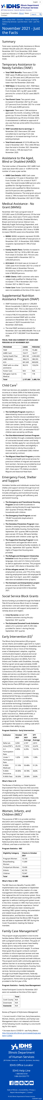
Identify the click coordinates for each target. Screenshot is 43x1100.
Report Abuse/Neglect (18, 1092)
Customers (5, 13)
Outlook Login (37, 1098)
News (27, 13)
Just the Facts (22, 22)
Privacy (31, 1090)
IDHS (4, 20)
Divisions (20, 20)
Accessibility (23, 1090)
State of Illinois (12, 1090)
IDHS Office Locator (21, 1065)
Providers (14, 13)
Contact (4, 15)
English (35, 2)
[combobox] (37, 2)
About (21, 13)
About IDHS (11, 20)
